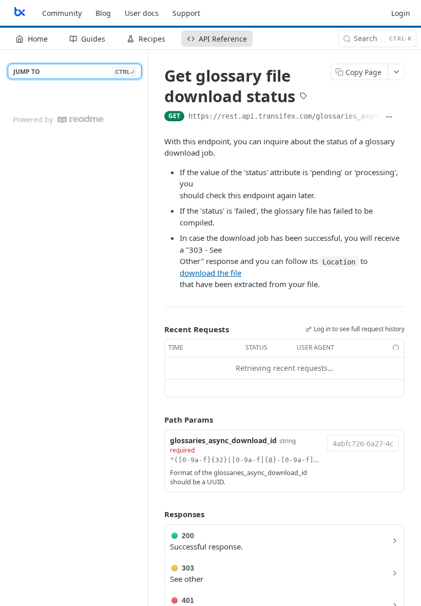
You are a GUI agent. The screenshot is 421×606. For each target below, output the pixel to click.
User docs (142, 13)
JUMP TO (73, 71)
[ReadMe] (81, 119)
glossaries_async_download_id (223, 440)
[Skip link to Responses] (157, 515)
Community (62, 13)
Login (400, 13)
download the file (210, 273)
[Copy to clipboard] (401, 117)
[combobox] (363, 443)
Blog (103, 13)
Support (186, 13)
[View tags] (303, 97)
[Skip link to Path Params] (157, 419)
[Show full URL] (389, 117)
